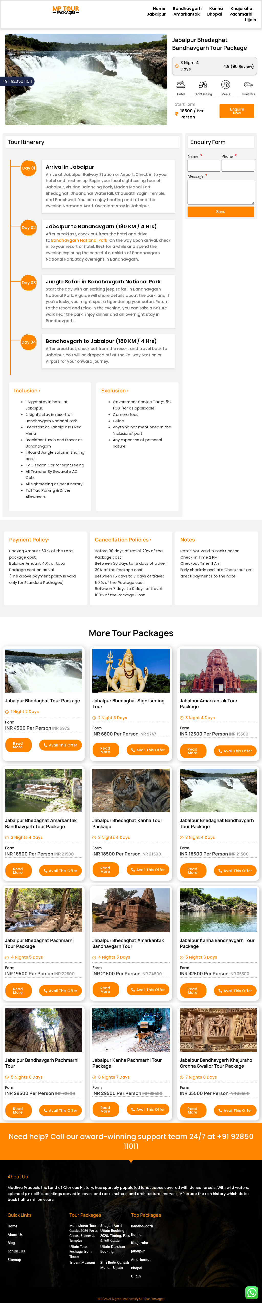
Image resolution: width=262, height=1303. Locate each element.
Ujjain (250, 20)
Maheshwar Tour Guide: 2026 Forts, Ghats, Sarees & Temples (83, 1233)
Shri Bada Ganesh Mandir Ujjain (114, 1265)
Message (196, 176)
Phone (228, 157)
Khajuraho (241, 8)
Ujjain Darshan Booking (112, 1249)
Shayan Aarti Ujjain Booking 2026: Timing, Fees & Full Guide (115, 1233)
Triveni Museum (82, 1262)
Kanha (216, 8)
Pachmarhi (241, 14)
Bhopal (214, 14)
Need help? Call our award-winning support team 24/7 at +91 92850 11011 (131, 1141)
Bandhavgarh (187, 8)
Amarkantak (186, 14)
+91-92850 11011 (17, 81)
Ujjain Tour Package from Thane (80, 1251)
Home (159, 8)
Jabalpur (156, 14)
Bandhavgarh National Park (78, 240)
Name (193, 157)
